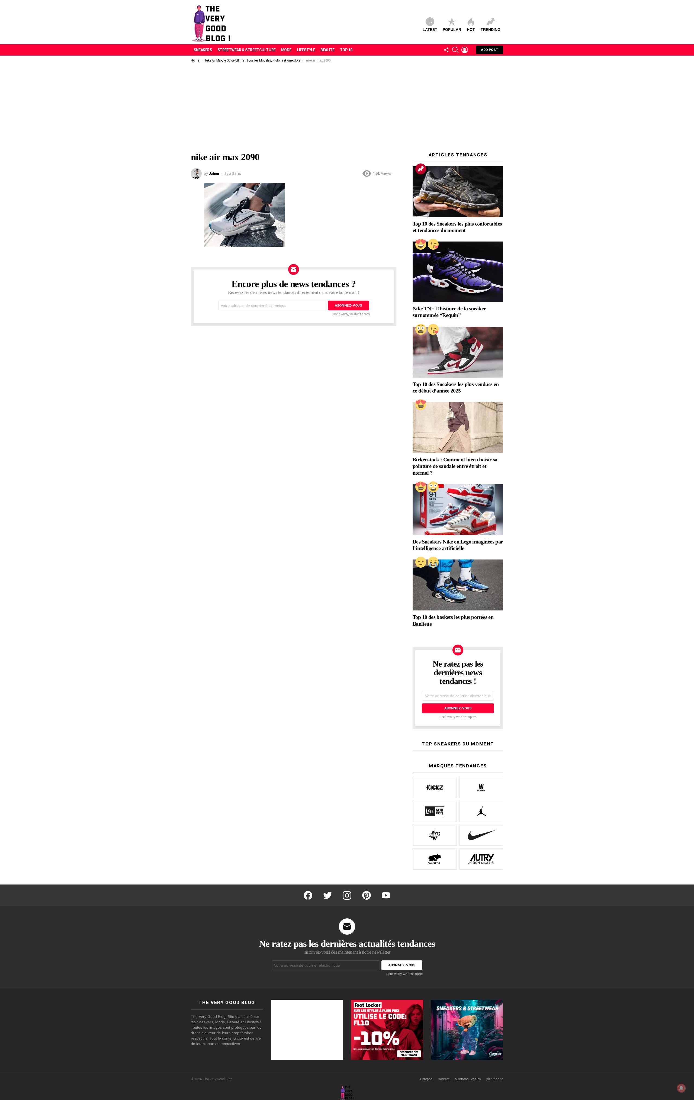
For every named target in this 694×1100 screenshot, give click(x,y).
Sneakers (203, 50)
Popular (452, 29)
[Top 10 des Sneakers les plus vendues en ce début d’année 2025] (458, 352)
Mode (286, 50)
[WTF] (420, 562)
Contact (443, 1079)
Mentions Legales (468, 1079)
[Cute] (433, 244)
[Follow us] (446, 49)
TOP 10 (346, 50)
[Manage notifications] (681, 1088)
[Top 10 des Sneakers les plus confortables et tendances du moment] (458, 191)
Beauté (327, 50)
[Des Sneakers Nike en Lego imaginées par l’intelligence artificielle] (458, 509)
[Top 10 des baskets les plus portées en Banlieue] (458, 584)
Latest (430, 29)
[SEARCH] (455, 49)
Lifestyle (306, 50)
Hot (471, 29)
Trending (490, 29)
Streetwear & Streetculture (246, 50)
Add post (489, 50)
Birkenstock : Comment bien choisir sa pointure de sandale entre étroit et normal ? (455, 465)
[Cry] (433, 562)
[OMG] (420, 329)
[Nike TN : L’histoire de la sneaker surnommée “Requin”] (458, 272)
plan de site (494, 1079)
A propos (425, 1079)
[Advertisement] (347, 103)
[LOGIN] (464, 49)
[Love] (420, 244)
